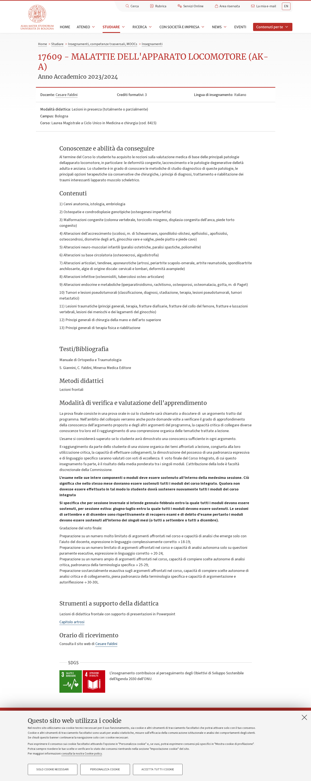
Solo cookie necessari (52, 769)
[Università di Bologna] (37, 17)
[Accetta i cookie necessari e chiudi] (304, 717)
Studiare (111, 27)
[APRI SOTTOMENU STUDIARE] (123, 27)
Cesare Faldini (67, 94)
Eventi (240, 27)
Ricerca (140, 27)
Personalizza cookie (105, 769)
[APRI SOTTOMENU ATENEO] (93, 27)
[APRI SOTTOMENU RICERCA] (150, 27)
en (286, 6)
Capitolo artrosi (71, 622)
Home (65, 27)
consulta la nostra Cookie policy (81, 753)
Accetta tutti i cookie (157, 769)
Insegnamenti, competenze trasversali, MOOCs (102, 44)
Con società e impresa (179, 27)
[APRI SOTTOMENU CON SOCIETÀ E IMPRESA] (202, 27)
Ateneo (83, 27)
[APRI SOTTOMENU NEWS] (225, 27)
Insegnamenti (152, 44)
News (217, 27)
